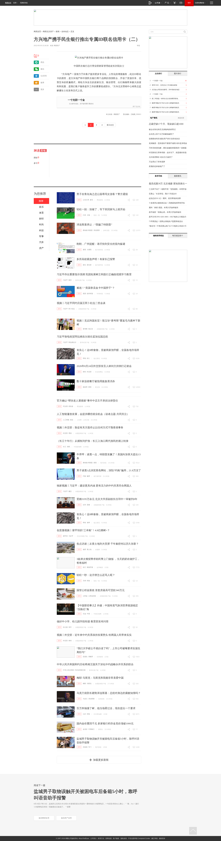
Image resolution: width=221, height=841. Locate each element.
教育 (70, 280)
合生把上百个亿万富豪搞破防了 (161, 134)
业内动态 (65, 32)
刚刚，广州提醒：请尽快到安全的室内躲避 (101, 243)
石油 (84, 614)
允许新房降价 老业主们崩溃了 (161, 157)
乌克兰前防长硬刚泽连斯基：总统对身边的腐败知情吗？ (109, 693)
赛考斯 (85, 329)
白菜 (84, 215)
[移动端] (150, 3)
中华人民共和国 (68, 670)
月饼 (84, 581)
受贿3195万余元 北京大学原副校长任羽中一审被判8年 (107, 499)
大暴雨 (89, 250)
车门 (89, 747)
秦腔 (84, 549)
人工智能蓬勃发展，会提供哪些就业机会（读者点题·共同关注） (93, 414)
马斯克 (89, 683)
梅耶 (84, 683)
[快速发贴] (36, 56)
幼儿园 (65, 627)
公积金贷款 (92, 596)
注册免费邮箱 (199, 3)
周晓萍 (90, 657)
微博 (42, 83)
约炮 (84, 476)
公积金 (85, 596)
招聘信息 (109, 838)
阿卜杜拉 (72, 309)
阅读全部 (181, 118)
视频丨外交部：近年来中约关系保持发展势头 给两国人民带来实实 (94, 634)
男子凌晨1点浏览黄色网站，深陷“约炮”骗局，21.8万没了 (109, 470)
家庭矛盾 (90, 567)
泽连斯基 (96, 230)
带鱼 (84, 358)
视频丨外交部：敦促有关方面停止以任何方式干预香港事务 (90, 427)
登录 (189, 3)
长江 (64, 447)
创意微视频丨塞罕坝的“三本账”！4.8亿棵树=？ (83, 530)
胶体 (89, 387)
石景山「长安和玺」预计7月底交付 (163, 194)
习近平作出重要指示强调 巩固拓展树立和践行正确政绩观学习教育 (94, 274)
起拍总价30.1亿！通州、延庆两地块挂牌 (165, 198)
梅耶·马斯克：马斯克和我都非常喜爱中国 (100, 677)
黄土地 (89, 549)
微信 (42, 69)
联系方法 (101, 838)
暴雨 (84, 250)
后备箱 (85, 747)
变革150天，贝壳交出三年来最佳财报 (164, 85)
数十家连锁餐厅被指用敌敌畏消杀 (96, 381)
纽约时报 (90, 293)
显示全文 (110, 125)
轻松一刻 (97, 215)
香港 (70, 433)
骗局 (88, 476)
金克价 (85, 729)
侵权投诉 (162, 838)
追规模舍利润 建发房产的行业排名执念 (164, 139)
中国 (88, 614)
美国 (84, 293)
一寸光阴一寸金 (76, 100)
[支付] (175, 3)
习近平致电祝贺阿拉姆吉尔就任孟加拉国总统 (82, 336)
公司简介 (93, 838)
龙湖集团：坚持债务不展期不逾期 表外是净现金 (168, 143)
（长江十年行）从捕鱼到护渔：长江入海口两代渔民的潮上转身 (92, 441)
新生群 (89, 265)
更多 (42, 89)
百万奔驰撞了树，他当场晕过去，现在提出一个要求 (106, 708)
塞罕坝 (65, 536)
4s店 (84, 714)
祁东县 (71, 406)
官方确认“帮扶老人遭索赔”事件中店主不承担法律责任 (87, 400)
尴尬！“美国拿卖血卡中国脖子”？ (96, 287)
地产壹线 (153, 118)
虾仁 (88, 358)
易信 (42, 62)
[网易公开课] (158, 3)
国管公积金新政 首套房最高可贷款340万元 (101, 590)
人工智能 (66, 420)
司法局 (65, 406)
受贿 (88, 505)
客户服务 (116, 838)
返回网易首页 (44, 818)
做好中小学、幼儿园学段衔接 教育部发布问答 (83, 621)
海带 (88, 522)
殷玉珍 (90, 329)
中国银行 (91, 729)
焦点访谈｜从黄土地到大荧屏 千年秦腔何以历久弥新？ (108, 543)
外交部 (89, 372)
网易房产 (57, 45)
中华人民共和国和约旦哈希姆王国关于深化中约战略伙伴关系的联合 (95, 664)
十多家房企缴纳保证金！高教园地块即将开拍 (167, 203)
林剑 (84, 372)
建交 (70, 491)
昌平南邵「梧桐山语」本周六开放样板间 (165, 212)
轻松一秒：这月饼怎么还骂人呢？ (96, 575)
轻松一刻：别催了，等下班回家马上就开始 (101, 209)
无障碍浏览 (24, 3)
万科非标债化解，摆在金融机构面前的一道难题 (167, 148)
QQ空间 (44, 76)
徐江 (84, 567)
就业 (71, 420)
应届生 (85, 657)
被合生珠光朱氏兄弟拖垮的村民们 (162, 129)
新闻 (57, 32)
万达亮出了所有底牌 (157, 162)
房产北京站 (136, 106)
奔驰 (88, 714)
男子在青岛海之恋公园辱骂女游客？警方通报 (102, 194)
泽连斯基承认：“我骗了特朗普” (94, 224)
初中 (70, 627)
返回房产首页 (66, 818)
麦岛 (91, 200)
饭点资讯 (97, 358)
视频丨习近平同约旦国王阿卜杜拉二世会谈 (81, 303)
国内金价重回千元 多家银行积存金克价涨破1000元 (105, 723)
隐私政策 (124, 838)
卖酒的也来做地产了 (157, 166)
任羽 (84, 505)
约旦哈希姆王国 (80, 670)
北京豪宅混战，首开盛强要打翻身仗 (81, 104)
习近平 (65, 280)
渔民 (68, 447)
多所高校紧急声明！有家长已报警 (96, 259)
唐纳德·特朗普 (88, 230)
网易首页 (8, 3)
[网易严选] (167, 3)
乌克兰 (85, 699)
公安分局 (86, 200)
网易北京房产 (48, 32)
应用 (14, 3)
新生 (84, 265)
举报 (138, 45)
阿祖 (88, 581)
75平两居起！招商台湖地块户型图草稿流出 (166, 221)
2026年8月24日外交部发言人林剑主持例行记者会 (104, 366)
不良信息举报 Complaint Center (139, 838)
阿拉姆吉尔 (72, 342)
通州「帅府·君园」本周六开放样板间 (163, 208)
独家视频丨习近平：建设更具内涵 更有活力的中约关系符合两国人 (94, 485)
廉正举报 (154, 838)
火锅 (88, 215)
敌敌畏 (85, 387)
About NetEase (84, 838)
